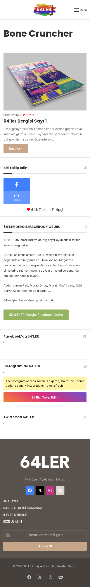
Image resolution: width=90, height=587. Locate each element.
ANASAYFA (11, 501)
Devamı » (15, 148)
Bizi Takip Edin (46, 397)
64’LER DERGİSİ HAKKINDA (22, 508)
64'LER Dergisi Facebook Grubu (38, 315)
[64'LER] (45, 9)
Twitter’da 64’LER (18, 417)
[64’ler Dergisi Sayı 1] (45, 81)
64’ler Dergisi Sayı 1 (25, 121)
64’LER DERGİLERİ (16, 514)
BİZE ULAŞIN (12, 521)
